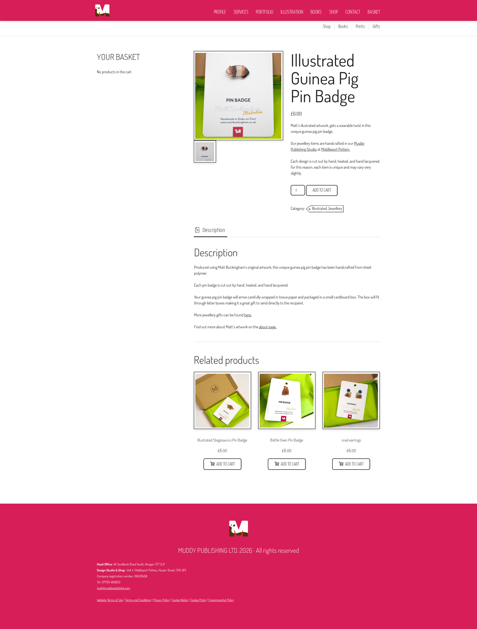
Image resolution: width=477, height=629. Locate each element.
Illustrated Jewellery (327, 208)
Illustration (292, 12)
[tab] (210, 230)
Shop (333, 12)
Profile (220, 12)
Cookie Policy (198, 600)
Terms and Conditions (138, 600)
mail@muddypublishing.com (113, 588)
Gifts (376, 27)
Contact (352, 12)
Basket (374, 12)
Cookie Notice (180, 600)
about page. (268, 326)
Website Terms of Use (110, 600)
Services (241, 12)
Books (316, 12)
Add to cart (322, 190)
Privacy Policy (161, 600)
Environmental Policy (221, 600)
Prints (360, 27)
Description (213, 230)
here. (248, 314)
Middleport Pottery (335, 149)
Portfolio (264, 12)
